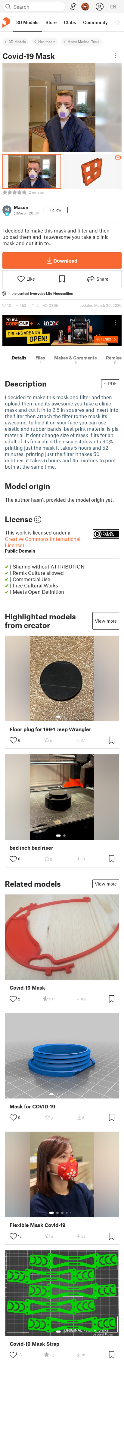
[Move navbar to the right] (118, 22)
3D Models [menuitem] (27, 22)
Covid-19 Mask (27, 988)
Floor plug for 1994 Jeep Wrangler (50, 729)
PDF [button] (112, 383)
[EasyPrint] (73, 7)
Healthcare (46, 41)
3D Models (17, 41)
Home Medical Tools (83, 41)
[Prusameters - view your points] (85, 7)
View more (106, 621)
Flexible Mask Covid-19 (38, 1225)
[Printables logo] (6, 22)
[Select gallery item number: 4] (67, 1094)
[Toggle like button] (13, 740)
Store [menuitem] (51, 22)
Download (65, 260)
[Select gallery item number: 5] (71, 1094)
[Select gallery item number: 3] (62, 1094)
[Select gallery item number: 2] (64, 717)
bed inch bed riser (31, 848)
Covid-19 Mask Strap (34, 1344)
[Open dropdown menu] (116, 55)
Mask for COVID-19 (32, 1106)
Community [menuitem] (95, 22)
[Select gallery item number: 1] (58, 717)
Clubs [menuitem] (70, 22)
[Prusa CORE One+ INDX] (62, 330)
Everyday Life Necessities (51, 293)
